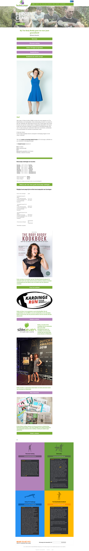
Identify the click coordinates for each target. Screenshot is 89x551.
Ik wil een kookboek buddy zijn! (59, 504)
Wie (43, 4)
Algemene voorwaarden (40, 549)
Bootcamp (34, 39)
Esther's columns (34, 433)
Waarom (37, 4)
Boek (54, 4)
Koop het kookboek (34, 287)
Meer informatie (34, 392)
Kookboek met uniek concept (34, 56)
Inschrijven (62, 4)
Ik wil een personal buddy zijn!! (30, 456)
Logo (52, 549)
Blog (46, 4)
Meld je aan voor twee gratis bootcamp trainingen (34, 184)
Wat (40, 4)
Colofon (48, 549)
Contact (57, 4)
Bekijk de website (34, 319)
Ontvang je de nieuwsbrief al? (45, 542)
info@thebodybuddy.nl (56, 546)
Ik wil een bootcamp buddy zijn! (59, 456)
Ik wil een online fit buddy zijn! (30, 504)
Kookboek (49, 4)
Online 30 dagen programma (34, 47)
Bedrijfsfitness (34, 52)
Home (33, 4)
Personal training (34, 43)
